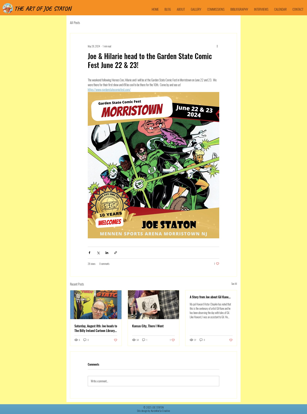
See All (234, 283)
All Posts (75, 22)
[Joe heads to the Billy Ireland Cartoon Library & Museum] (96, 304)
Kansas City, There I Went (148, 326)
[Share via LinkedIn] (107, 252)
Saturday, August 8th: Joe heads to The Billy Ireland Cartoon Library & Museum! (95, 328)
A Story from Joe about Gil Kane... (210, 297)
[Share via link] (115, 252)
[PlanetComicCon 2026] (153, 304)
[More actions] (217, 46)
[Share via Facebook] (89, 252)
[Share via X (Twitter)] (98, 252)
